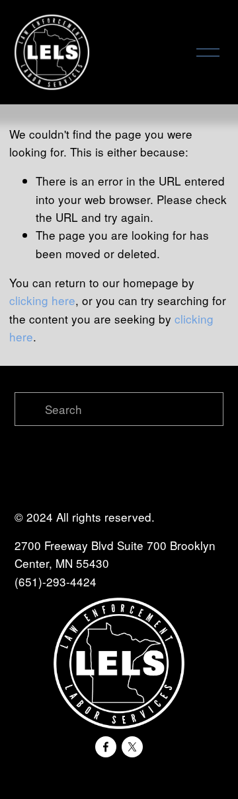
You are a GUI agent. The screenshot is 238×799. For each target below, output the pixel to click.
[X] (132, 746)
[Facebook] (105, 746)
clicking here (42, 300)
